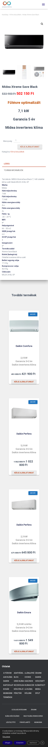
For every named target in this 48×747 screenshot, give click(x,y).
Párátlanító (25, 722)
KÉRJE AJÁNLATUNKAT (29, 147)
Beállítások (33, 743)
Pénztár (18, 693)
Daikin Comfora (24, 346)
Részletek (6, 737)
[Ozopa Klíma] (8, 4)
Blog (16, 677)
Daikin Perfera (24, 433)
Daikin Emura (24, 612)
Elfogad (7, 743)
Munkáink (7, 693)
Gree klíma (19, 681)
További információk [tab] (13, 170)
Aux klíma (7, 677)
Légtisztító (10, 722)
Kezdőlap (5, 15)
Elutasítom (20, 743)
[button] (42, 24)
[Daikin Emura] (24, 592)
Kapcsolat (8, 685)
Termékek (7, 697)
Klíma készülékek (15, 15)
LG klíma (28, 689)
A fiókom (7, 673)
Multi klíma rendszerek (33, 716)
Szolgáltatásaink (19, 710)
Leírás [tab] (7, 164)
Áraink (38, 673)
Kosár (6, 689)
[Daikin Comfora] (24, 326)
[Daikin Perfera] (24, 413)
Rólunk (28, 693)
